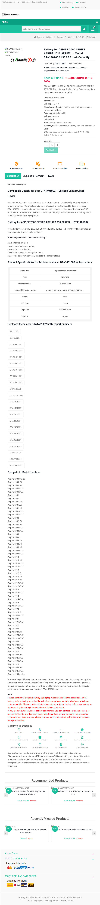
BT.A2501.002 (16, 382)
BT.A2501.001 (16, 376)
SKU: (71, 63)
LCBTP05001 (16, 459)
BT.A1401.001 (16, 344)
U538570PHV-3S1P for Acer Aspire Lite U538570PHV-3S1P (27, 793)
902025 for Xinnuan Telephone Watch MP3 (73, 829)
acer (70, 37)
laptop (60, 37)
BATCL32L (14, 338)
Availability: (49, 63)
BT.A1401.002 (16, 351)
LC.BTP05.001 (16, 395)
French (63, 901)
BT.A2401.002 (16, 363)
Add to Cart (51, 150)
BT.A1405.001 (16, 465)
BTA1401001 (15, 402)
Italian (55, 901)
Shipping (66, 7)
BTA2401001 (15, 421)
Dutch (71, 901)
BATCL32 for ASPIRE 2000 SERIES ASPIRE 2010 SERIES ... (26, 831)
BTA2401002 (15, 427)
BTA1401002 (15, 408)
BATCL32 (14, 331)
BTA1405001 (15, 414)
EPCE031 (78, 63)
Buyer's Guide (80, 7)
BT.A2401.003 (16, 370)
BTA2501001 (15, 440)
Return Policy (68, 2)
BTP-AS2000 (15, 389)
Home (39, 37)
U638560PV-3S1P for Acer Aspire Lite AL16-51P (73, 793)
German (47, 901)
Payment (82, 2)
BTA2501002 (15, 446)
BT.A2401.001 (16, 357)
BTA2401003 (15, 433)
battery (49, 37)
